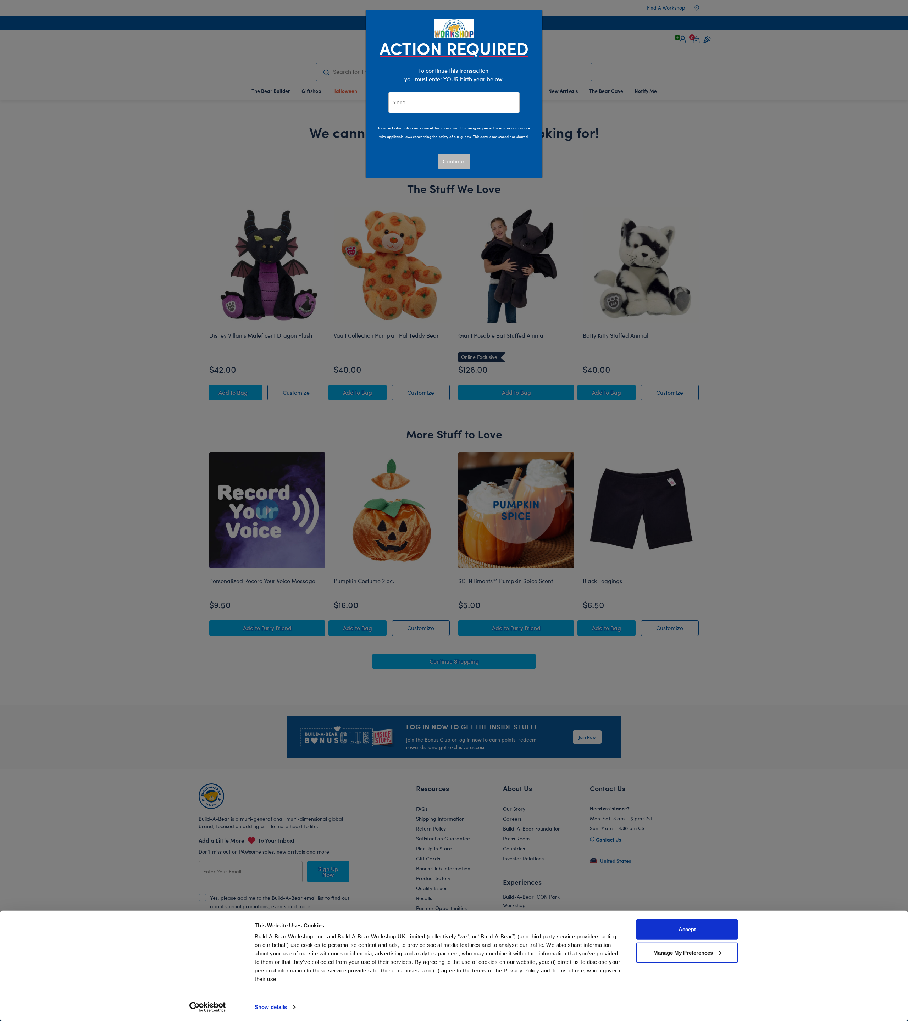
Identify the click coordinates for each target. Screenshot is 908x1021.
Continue (454, 161)
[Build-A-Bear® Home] (454, 27)
